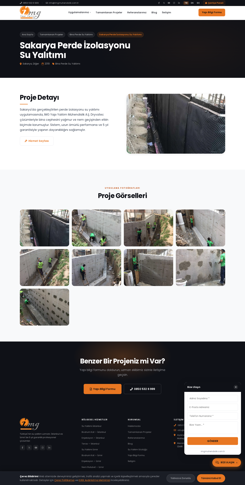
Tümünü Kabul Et (211, 478)
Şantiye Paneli (215, 2)
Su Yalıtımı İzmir (90, 449)
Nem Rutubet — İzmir (93, 467)
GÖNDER (212, 441)
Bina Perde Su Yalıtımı (81, 34)
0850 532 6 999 (31, 2)
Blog (154, 12)
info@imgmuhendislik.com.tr (63, 2)
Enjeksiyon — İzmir (91, 461)
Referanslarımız (136, 12)
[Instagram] (174, 3)
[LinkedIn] (179, 3)
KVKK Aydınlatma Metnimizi (94, 480)
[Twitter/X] (164, 3)
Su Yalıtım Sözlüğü (137, 449)
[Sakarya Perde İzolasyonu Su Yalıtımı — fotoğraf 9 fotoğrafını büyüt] (200, 267)
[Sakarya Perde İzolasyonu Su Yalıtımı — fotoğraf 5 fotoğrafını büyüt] (200, 227)
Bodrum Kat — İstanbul (94, 432)
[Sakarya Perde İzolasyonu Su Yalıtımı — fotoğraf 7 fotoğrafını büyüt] (96, 267)
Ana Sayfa (27, 34)
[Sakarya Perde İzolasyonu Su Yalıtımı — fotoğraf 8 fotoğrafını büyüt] (148, 267)
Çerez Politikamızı (64, 480)
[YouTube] (169, 3)
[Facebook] (159, 3)
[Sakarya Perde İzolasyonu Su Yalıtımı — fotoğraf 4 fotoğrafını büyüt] (148, 227)
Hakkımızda (134, 426)
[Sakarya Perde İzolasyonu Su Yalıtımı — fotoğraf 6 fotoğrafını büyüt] (44, 267)
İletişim (166, 12)
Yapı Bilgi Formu (212, 12)
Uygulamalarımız (79, 12)
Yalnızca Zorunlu (181, 478)
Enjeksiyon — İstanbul (93, 437)
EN (192, 3)
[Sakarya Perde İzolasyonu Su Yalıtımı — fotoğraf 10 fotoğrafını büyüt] (44, 307)
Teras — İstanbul (90, 443)
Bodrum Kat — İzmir (92, 455)
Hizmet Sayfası (38, 141)
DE (198, 3)
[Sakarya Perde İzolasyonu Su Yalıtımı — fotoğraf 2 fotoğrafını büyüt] (96, 227)
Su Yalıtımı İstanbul (91, 426)
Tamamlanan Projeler (109, 12)
